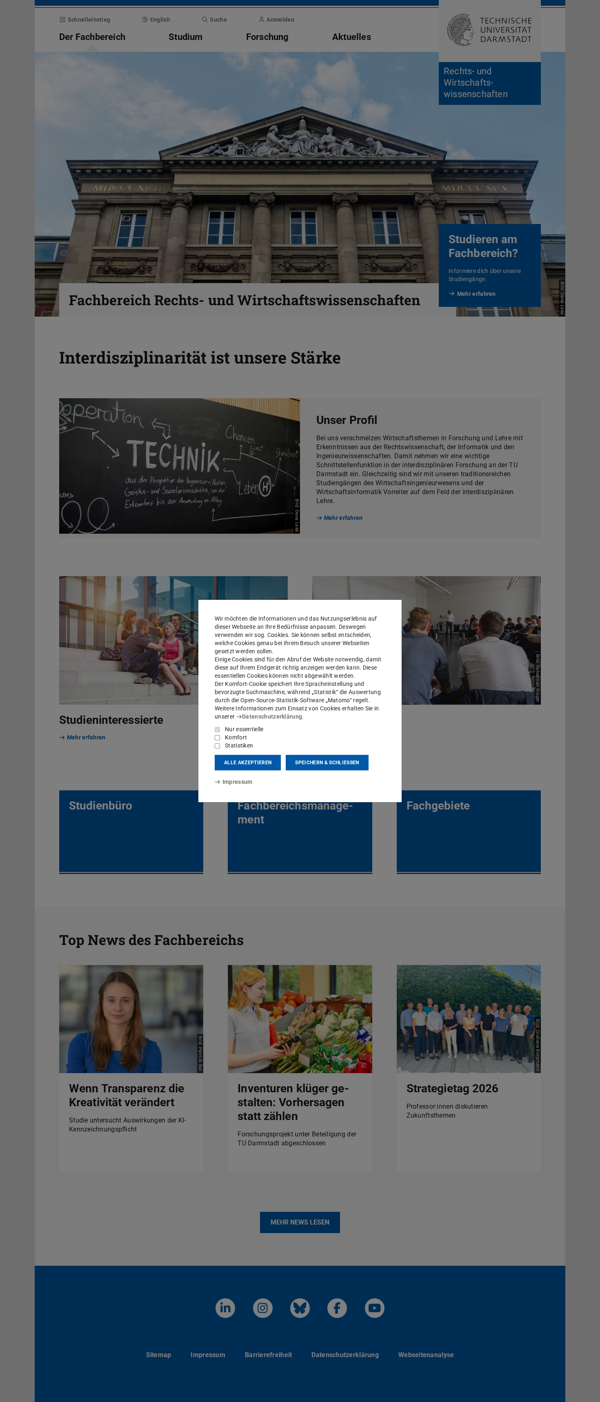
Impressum (237, 782)
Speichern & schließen (327, 762)
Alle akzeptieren (247, 762)
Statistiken (239, 745)
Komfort (236, 737)
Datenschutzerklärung (272, 716)
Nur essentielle (244, 729)
